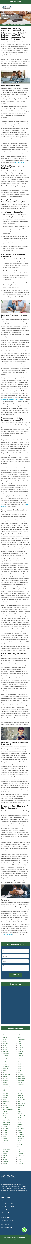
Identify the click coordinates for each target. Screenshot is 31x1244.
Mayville (19, 1058)
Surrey (19, 1126)
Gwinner (5, 1126)
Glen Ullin (5, 1114)
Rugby (19, 1111)
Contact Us (5, 1213)
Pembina (20, 1095)
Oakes (19, 1087)
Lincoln (19, 1041)
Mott (18, 1072)
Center (5, 1072)
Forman (5, 1105)
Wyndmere (20, 1163)
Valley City (20, 1138)
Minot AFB (20, 1066)
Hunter (5, 1147)
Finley (4, 1103)
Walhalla (19, 1145)
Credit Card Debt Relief (9, 1207)
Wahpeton (20, 1143)
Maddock (20, 1047)
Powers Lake (21, 1099)
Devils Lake (6, 1078)
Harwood (9, 24)
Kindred (5, 1155)
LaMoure (5, 1161)
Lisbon (19, 1045)
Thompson (20, 1128)
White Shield (21, 1155)
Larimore (20, 1035)
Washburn (20, 1147)
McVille (19, 1060)
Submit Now (15, 974)
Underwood (20, 1136)
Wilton (19, 1159)
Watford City (21, 1149)
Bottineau (6, 1053)
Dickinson (5, 1080)
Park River (20, 1091)
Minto (19, 1068)
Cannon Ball (6, 1064)
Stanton (19, 1120)
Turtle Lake (20, 1134)
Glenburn (5, 1116)
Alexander (6, 1035)
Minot (19, 1064)
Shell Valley (20, 1114)
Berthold (5, 1047)
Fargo (4, 1099)
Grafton (5, 1118)
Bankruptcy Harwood (19, 24)
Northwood (20, 1085)
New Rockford (21, 1078)
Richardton (20, 1105)
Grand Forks (6, 1120)
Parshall (19, 1093)
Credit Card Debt (7, 1204)
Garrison (5, 1111)
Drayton (5, 1082)
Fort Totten (6, 1107)
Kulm (4, 1157)
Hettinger (5, 1141)
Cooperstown (6, 1074)
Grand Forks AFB (7, 1122)
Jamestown (6, 1149)
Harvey (5, 1130)
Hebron (5, 1138)
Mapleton (20, 1056)
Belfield (5, 1045)
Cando (4, 1062)
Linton (19, 1043)
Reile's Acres (21, 1103)
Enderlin (5, 1097)
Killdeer (5, 1153)
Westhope (20, 1153)
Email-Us (6, 1224)
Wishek (19, 1161)
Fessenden (6, 1101)
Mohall (19, 1070)
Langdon (5, 1163)
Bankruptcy (6, 1201)
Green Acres (6, 1124)
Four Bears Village (8, 1109)
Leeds (19, 1037)
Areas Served (6, 1210)
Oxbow (19, 1089)
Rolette (19, 1107)
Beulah (5, 1049)
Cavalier (5, 1070)
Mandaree (20, 1051)
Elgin (4, 1091)
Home (4, 24)
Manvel (19, 1053)
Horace (5, 1145)
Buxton (5, 1060)
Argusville (6, 1037)
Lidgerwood (21, 1039)
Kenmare (5, 1151)
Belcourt (5, 1043)
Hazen (4, 1136)
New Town (20, 1082)
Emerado (5, 1095)
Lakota (5, 1159)
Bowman (5, 1056)
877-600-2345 (15, 2)
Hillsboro (5, 1143)
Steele (19, 1122)
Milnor (19, 1062)
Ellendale (5, 1093)
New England (21, 1076)
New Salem (20, 1080)
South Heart (21, 1116)
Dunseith (5, 1085)
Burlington (6, 1058)
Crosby (5, 1076)
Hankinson (6, 1128)
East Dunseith (7, 1087)
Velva (19, 1141)
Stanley (19, 1118)
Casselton (6, 1068)
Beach (4, 1041)
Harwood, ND (8, 1227)
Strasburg (20, 1124)
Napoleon (20, 1074)
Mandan (19, 1049)
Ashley (5, 1039)
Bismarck (5, 1051)
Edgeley (5, 1089)
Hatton (5, 1134)
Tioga (19, 1130)
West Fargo (20, 1151)
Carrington (6, 1066)
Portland (20, 1097)
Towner (19, 1132)
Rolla (18, 1109)
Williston (19, 1157)
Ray (18, 1101)
